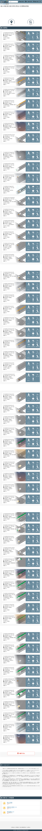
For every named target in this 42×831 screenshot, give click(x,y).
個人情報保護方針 (23, 827)
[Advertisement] (21, 10)
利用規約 (17, 827)
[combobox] (13, 2)
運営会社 (13, 827)
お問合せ (28, 827)
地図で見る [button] (22, 753)
